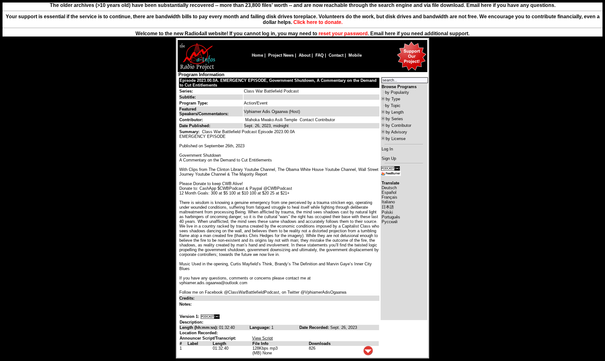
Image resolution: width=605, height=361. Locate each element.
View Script (262, 338)
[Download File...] (368, 354)
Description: (191, 322)
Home (257, 55)
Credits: (187, 298)
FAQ (319, 55)
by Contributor (398, 125)
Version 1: (189, 316)
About (304, 55)
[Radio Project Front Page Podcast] (390, 168)
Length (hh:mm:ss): (199, 327)
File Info (260, 343)
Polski (387, 212)
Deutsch (389, 187)
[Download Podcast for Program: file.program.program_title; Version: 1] (210, 316)
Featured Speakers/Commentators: (203, 111)
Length (219, 343)
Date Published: (194, 125)
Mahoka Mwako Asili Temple (271, 119)
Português (391, 217)
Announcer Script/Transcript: (208, 338)
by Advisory (396, 132)
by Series (394, 118)
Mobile (355, 55)
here (390, 33)
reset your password (343, 33)
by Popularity (397, 92)
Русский (389, 221)
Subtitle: (187, 97)
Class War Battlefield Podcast (271, 91)
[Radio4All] (197, 70)
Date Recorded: (314, 327)
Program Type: (193, 103)
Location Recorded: (199, 332)
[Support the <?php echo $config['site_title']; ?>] (411, 70)
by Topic (392, 105)
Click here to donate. (318, 22)
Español (389, 192)
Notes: (186, 304)
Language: (260, 327)
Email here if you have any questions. (511, 5)
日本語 (388, 207)
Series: (186, 91)
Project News (281, 55)
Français (389, 197)
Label (192, 343)
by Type (393, 99)
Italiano (388, 202)
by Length (395, 112)
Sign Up (389, 158)
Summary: (190, 131)
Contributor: (191, 119)
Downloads (320, 343)
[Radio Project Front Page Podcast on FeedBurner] (391, 173)
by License (396, 138)
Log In (387, 149)
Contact (336, 55)
